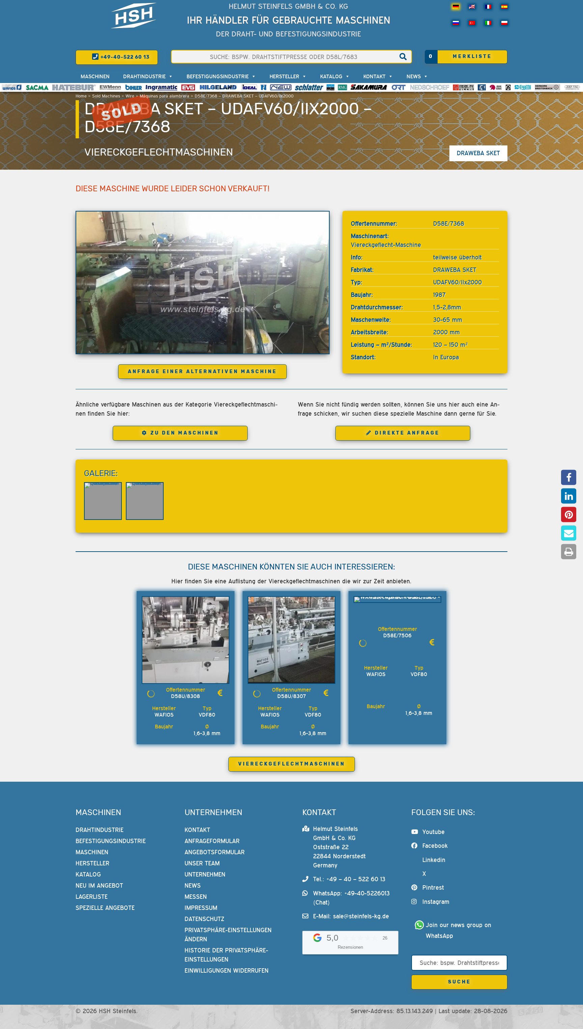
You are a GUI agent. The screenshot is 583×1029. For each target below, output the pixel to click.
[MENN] (110, 87)
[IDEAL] (249, 87)
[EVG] (188, 87)
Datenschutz (204, 918)
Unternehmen (205, 874)
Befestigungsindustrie (218, 76)
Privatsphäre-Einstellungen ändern (228, 934)
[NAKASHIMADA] (281, 87)
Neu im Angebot (99, 885)
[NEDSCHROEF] (429, 87)
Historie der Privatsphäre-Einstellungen (226, 955)
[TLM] (482, 87)
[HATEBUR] (74, 87)
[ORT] (398, 87)
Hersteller (284, 76)
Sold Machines (106, 96)
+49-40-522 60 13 (124, 57)
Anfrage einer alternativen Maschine (202, 371)
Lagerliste (92, 896)
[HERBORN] (547, 87)
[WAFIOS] (12, 87)
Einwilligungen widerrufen (227, 970)
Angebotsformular (215, 852)
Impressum (201, 907)
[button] (568, 477)
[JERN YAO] (572, 87)
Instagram (435, 901)
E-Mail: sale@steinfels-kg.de (351, 916)
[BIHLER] (133, 87)
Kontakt (374, 76)
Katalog (331, 76)
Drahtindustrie (144, 76)
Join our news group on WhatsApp (459, 930)
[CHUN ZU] (463, 87)
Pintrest (433, 887)
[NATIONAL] (263, 87)
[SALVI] (330, 87)
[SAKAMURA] (369, 87)
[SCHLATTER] (309, 87)
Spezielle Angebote (105, 907)
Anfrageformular (212, 840)
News (414, 76)
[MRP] (508, 87)
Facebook (435, 845)
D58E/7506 (397, 635)
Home (81, 96)
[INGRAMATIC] (161, 87)
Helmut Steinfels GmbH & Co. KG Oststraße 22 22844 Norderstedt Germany (339, 847)
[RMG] (342, 87)
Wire (130, 96)
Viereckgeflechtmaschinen (158, 152)
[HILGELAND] (218, 87)
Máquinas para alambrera (164, 96)
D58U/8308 (185, 696)
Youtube (433, 831)
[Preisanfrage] (220, 693)
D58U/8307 (291, 696)
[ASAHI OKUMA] (495, 87)
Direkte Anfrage (407, 433)
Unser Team (202, 863)
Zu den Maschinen (184, 433)
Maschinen (95, 76)
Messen (196, 896)
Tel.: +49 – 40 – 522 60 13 (349, 879)
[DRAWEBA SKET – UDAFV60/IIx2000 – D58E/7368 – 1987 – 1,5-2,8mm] (202, 282)
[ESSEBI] (522, 87)
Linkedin (433, 859)
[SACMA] (37, 87)
